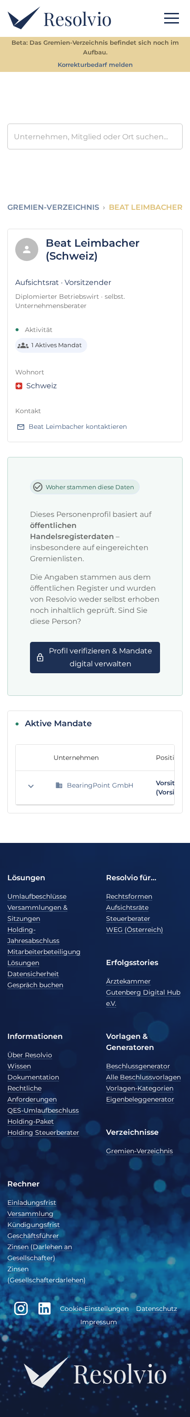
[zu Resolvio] (59, 17)
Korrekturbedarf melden (95, 64)
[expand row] (31, 786)
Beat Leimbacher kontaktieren (78, 426)
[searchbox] (95, 136)
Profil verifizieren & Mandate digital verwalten (100, 657)
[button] (171, 18)
